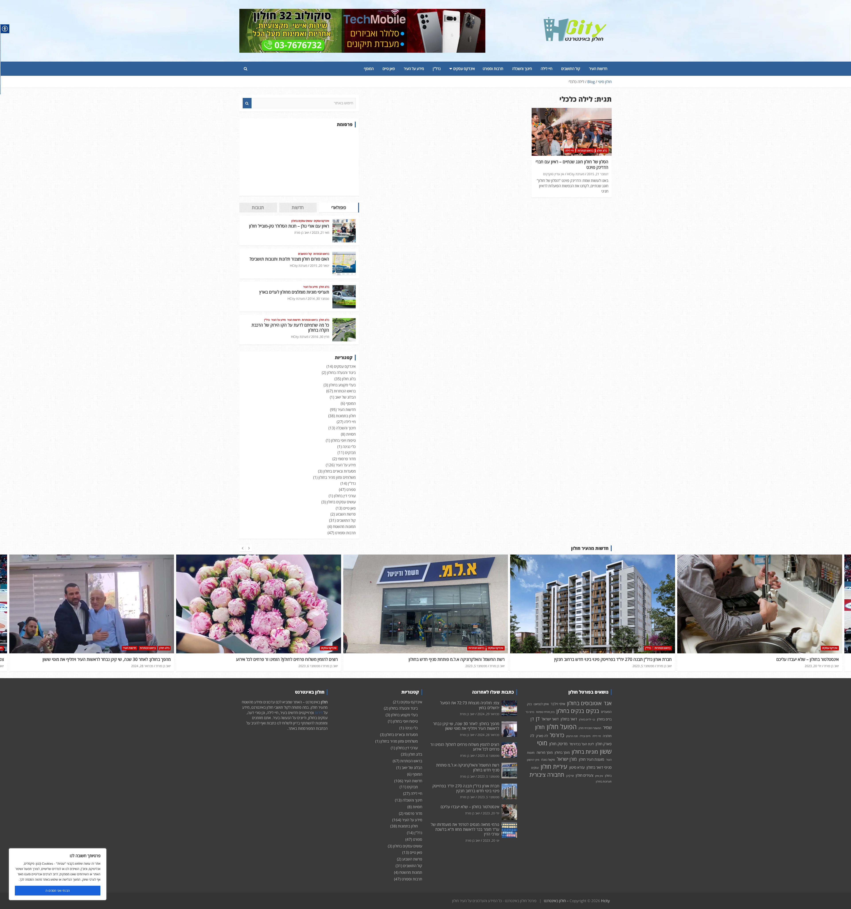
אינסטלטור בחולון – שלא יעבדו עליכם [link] (640, 659)
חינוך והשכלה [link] (522, 68)
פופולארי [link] (338, 207)
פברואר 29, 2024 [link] (810, 666)
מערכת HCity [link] (575, 174)
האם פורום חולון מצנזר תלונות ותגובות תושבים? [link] (289, 259)
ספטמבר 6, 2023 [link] (142, 666)
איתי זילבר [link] (558, 703)
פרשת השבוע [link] (346, 514)
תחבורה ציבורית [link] (546, 774)
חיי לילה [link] (546, 68)
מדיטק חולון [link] (558, 743)
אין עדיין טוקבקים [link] (553, 174)
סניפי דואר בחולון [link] (599, 767)
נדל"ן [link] (437, 68)
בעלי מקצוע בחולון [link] (342, 384)
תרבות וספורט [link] (493, 68)
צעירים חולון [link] (584, 775)
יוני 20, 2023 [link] (491, 840)
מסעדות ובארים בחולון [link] (339, 471)
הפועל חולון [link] (562, 726)
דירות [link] (319, 712)
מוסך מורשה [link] (545, 752)
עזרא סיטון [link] (577, 767)
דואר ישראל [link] (550, 719)
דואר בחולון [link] (569, 719)
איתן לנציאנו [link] (541, 704)
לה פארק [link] (542, 736)
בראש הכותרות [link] (585, 150)
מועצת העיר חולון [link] (591, 759)
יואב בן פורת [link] (301, 232)
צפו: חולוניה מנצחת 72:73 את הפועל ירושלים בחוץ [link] (796, 659)
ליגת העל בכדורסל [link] (582, 744)
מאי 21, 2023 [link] (320, 232)
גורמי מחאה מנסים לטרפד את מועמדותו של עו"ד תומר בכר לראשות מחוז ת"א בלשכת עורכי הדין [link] (465, 829)
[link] (575, 20)
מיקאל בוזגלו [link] (548, 760)
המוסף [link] (369, 68)
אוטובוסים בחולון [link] (584, 703)
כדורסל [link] (557, 735)
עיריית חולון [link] (554, 766)
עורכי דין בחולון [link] (345, 495)
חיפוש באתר (247, 103)
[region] (57, 874)
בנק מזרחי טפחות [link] (545, 712)
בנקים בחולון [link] (570, 710)
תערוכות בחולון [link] (604, 781)
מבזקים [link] (350, 452)
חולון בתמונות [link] (346, 415)
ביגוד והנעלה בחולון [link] (341, 372)
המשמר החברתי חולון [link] (590, 728)
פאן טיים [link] (389, 68)
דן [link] (538, 718)
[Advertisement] (299, 162)
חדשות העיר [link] (598, 68)
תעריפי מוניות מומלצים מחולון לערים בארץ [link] (294, 292)
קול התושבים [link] (570, 68)
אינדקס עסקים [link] (464, 68)
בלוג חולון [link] (602, 150)
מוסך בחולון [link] (562, 752)
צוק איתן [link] (599, 775)
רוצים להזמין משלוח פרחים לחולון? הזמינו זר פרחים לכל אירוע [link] (120, 659)
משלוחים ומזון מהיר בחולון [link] (337, 477)
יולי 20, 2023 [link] (646, 666)
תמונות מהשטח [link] (344, 526)
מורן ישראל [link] (567, 759)
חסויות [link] (351, 434)
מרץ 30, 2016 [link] (320, 337)
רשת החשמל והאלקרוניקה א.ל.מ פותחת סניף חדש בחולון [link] (290, 659)
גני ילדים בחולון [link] (587, 719)
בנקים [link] (592, 710)
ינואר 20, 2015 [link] (319, 265)
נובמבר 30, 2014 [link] (318, 298)
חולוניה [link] (607, 736)
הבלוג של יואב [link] (345, 397)
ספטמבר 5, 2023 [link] (309, 666)
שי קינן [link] (570, 776)
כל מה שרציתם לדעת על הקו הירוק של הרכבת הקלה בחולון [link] (290, 327)
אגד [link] (608, 703)
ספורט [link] (351, 489)
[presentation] (242, 548)
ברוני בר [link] (530, 712)
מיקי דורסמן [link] (533, 760)
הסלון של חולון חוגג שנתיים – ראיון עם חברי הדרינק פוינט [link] (572, 164)
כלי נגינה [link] (349, 446)
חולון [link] (540, 727)
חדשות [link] (298, 207)
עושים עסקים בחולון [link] (301, 221)
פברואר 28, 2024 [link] (488, 735)
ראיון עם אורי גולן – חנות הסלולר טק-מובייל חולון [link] (289, 226)
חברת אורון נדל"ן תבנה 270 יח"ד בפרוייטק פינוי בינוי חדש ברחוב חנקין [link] (446, 659)
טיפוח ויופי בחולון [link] (343, 440)
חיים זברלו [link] (585, 736)
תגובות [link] (258, 207)
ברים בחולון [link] (604, 719)
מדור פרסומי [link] (347, 458)
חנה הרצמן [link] (572, 736)
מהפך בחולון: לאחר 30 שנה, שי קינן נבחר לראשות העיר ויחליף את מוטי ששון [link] (466, 726)
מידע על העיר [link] (414, 68)
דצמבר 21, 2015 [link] (597, 174)
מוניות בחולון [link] (585, 751)
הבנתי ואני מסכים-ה (57, 890)
